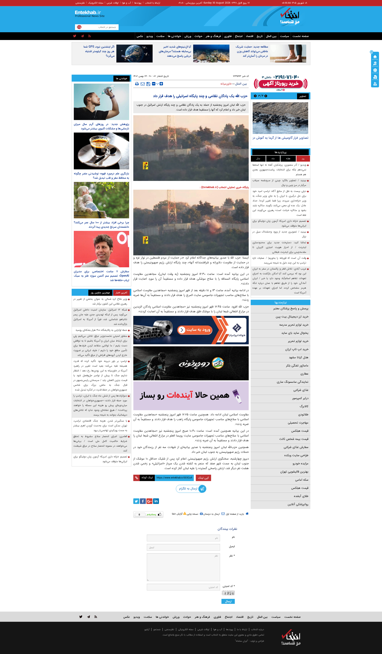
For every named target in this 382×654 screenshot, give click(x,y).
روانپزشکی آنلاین (298, 504)
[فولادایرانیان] (191, 330)
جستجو (157, 629)
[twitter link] (81, 617)
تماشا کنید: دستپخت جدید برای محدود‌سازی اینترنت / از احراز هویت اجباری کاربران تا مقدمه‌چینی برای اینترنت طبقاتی (279, 247)
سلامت (160, 36)
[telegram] (82, 36)
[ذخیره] (148, 84)
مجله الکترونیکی (185, 629)
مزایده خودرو (300, 463)
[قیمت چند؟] (375, 63)
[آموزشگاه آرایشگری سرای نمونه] (191, 395)
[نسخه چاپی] (137, 84)
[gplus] (149, 501)
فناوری (228, 36)
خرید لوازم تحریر (298, 341)
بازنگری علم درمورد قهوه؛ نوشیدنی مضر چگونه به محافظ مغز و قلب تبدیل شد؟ (101, 175)
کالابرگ (304, 406)
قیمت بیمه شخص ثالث (293, 439)
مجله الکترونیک (95, 3)
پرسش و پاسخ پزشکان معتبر (290, 308)
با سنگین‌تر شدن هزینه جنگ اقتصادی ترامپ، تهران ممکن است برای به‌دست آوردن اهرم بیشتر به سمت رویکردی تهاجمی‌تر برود (100, 425)
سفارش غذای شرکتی (296, 447)
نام (233, 537)
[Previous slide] (265, 96)
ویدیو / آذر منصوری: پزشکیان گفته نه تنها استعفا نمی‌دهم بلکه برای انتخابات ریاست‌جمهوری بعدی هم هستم (279, 170)
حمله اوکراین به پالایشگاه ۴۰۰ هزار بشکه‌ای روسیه (101, 330)
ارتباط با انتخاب (152, 3)
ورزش (187, 36)
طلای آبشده (301, 496)
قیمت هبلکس (299, 431)
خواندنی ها (174, 36)
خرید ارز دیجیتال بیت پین (292, 316)
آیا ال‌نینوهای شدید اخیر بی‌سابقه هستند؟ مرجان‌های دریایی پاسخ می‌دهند (175, 51)
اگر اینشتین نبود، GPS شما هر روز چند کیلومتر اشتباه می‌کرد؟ (99, 51)
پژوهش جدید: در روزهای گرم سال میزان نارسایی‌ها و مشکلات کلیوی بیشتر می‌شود (101, 126)
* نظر (232, 556)
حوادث (198, 36)
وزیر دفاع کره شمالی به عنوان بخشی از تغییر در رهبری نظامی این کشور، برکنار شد (100, 301)
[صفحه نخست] (375, 56)
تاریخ (260, 36)
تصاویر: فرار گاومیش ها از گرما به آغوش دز (280, 137)
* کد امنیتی (229, 586)
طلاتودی (303, 414)
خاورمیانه (226, 83)
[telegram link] (88, 617)
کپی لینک (203, 478)
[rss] (89, 36)
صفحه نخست (300, 36)
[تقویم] (375, 77)
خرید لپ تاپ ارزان (296, 349)
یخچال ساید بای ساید (294, 333)
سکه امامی (301, 479)
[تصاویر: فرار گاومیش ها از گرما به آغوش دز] (280, 118)
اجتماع (239, 36)
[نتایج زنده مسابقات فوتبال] (375, 83)
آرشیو (146, 629)
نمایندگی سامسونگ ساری (292, 382)
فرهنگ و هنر (213, 36)
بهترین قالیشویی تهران (294, 471)
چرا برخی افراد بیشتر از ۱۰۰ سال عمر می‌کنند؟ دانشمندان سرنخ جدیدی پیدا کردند (101, 224)
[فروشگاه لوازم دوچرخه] (191, 363)
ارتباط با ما (242, 629)
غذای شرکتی (300, 390)
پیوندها (137, 3)
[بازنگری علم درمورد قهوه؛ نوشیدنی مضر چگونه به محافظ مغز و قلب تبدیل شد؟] (101, 151)
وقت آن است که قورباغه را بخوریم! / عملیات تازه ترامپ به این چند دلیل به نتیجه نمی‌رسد (279, 260)
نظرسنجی (80, 3)
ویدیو (149, 36)
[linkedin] (156, 501)
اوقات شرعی (113, 3)
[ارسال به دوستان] (143, 84)
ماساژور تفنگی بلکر (297, 365)
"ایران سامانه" (241, 641)
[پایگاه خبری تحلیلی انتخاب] (293, 18)
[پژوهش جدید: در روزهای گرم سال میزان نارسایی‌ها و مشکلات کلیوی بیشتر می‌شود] (101, 102)
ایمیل (232, 546)
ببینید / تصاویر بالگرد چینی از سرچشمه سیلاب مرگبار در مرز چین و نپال (279, 182)
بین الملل (271, 36)
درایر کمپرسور (300, 398)
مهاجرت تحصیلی (298, 422)
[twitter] (75, 36)
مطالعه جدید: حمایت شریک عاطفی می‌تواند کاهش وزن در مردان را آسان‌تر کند (252, 51)
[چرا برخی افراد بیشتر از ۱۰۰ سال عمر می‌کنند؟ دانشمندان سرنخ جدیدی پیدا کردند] (101, 200)
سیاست (284, 36)
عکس (140, 36)
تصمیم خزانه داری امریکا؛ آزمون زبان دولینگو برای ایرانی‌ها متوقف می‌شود (279, 223)
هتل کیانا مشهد (298, 357)
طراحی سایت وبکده (296, 455)
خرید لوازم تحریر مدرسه (293, 324)
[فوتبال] (375, 70)
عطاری (304, 373)
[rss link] (95, 617)
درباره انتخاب (257, 629)
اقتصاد (249, 36)
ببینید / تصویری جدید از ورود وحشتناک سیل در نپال (279, 234)
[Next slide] (255, 96)
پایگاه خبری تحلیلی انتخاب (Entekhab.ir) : (224, 187)
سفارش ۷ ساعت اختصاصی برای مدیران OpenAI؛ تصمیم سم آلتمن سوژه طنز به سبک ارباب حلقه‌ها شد (101, 275)
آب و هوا (126, 3)
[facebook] (143, 501)
